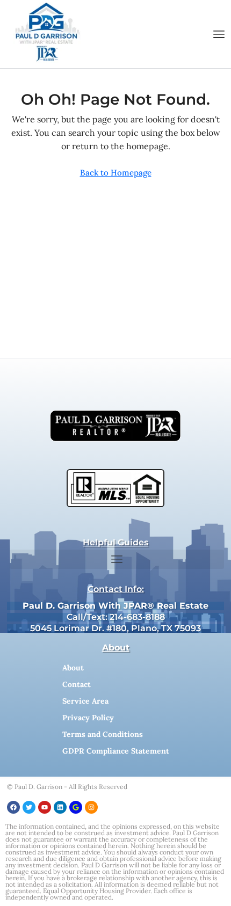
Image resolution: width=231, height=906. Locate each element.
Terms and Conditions (102, 734)
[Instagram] (91, 807)
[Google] (75, 807)
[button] (219, 34)
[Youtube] (44, 807)
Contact (76, 684)
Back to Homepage (115, 172)
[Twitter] (29, 807)
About (73, 668)
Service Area (85, 701)
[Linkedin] (60, 807)
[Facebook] (13, 807)
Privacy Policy (88, 717)
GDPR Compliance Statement (115, 751)
